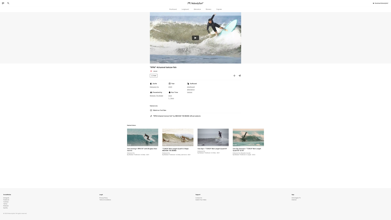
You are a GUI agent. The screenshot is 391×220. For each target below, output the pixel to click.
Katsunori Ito (154, 87)
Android (294, 200)
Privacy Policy (103, 198)
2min (170, 96)
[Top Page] (195, 3)
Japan (155, 71)
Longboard (185, 9)
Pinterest (6, 206)
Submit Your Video (201, 200)
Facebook (6, 200)
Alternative (197, 9)
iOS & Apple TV (296, 198)
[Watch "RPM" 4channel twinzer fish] (195, 38)
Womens (208, 9)
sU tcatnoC (199, 198)
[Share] (239, 75)
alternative (191, 89)
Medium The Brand (156, 96)
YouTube (5, 202)
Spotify (5, 208)
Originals (219, 9)
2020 (170, 87)
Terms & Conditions (105, 200)
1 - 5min (171, 98)
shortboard (191, 87)
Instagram (6, 198)
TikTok (5, 204)
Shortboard (173, 9)
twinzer (189, 92)
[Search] (8, 3)
